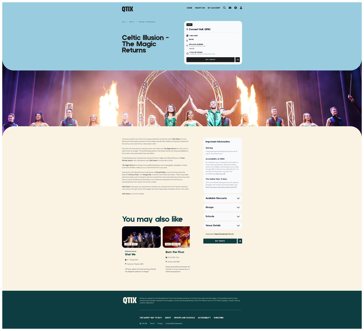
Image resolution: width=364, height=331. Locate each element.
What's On (200, 8)
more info (191, 48)
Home (189, 8)
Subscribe (218, 318)
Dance (189, 24)
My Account (214, 8)
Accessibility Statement (174, 323)
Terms (152, 323)
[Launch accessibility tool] (235, 8)
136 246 (232, 169)
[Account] (241, 8)
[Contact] (230, 8)
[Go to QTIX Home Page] (127, 9)
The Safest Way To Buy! (151, 318)
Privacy (160, 323)
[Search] (224, 8)
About (168, 318)
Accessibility (204, 318)
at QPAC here (218, 174)
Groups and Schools (184, 318)
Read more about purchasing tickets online (220, 187)
